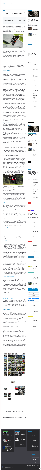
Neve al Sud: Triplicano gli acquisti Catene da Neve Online (35, 330)
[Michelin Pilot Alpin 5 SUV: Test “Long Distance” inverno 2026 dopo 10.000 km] (30, 30)
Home (2, 467)
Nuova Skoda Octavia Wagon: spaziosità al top (8, 418)
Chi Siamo (5, 467)
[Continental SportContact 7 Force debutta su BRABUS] (30, 95)
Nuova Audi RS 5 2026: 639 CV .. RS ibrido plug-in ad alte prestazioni (35, 235)
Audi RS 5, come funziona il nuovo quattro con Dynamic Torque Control (35, 191)
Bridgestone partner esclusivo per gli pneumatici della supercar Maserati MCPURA (35, 110)
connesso (6, 424)
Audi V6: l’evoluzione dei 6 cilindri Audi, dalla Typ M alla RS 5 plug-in (35, 186)
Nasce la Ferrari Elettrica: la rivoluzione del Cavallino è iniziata (35, 240)
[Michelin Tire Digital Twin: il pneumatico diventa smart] (30, 84)
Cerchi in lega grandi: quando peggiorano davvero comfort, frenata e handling (35, 248)
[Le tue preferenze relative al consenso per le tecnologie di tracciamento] (39, 468)
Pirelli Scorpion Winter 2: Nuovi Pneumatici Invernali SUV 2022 (35, 308)
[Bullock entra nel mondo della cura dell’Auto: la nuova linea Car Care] (30, 264)
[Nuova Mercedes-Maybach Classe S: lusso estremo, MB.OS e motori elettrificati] (30, 196)
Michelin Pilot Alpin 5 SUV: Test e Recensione (35, 156)
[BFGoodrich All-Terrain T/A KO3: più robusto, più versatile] (30, 69)
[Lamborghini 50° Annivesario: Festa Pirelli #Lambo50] (17, 440)
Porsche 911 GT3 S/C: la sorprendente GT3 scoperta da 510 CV (35, 230)
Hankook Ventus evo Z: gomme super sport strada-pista (35, 105)
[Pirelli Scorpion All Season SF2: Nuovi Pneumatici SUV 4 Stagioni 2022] (30, 313)
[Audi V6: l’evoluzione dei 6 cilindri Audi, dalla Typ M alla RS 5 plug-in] (30, 187)
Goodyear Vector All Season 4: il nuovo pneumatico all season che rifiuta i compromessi (35, 89)
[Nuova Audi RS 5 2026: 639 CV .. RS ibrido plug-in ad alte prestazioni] (30, 235)
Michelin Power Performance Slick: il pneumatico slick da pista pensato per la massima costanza (9, 448)
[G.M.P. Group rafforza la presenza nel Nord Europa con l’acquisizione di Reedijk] (30, 254)
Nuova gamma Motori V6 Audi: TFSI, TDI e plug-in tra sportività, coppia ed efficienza (35, 201)
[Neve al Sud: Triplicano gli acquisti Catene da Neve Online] (30, 331)
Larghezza (33, 294)
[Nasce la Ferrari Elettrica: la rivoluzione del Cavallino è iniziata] (30, 240)
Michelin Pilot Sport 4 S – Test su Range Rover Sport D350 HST (33, 20)
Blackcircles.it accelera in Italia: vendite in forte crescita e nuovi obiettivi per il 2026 (35, 99)
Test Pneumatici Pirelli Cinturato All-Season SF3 (35, 160)
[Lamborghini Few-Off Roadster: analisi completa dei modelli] (30, 226)
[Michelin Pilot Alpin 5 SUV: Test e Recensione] (30, 157)
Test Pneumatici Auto (30, 136)
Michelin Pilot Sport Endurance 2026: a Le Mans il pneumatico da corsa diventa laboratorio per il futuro (33, 59)
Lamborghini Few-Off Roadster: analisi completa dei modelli (35, 225)
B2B (12, 467)
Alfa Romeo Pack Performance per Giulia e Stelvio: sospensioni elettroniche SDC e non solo (33, 177)
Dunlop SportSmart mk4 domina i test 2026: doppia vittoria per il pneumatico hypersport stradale (10, 434)
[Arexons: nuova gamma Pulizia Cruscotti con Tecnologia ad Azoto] (30, 270)
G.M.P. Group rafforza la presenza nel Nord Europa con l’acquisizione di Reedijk (35, 254)
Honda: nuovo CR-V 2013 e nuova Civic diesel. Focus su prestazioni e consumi (20, 418)
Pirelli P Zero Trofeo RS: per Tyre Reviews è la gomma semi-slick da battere (35, 280)
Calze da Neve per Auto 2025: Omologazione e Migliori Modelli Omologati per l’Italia (35, 324)
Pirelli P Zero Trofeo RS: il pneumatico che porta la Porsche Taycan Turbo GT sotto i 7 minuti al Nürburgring (35, 74)
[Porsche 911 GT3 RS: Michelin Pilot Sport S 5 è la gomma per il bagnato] (33, 210)
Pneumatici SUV (34, 136)
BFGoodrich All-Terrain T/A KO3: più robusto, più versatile (35, 68)
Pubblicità (9, 467)
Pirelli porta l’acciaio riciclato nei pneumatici (35, 79)
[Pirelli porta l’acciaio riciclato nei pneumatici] (30, 80)
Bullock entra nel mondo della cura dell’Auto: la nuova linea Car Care (35, 264)
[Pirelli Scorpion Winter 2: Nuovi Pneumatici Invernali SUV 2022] (30, 307)
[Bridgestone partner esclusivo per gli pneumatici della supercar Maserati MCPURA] (30, 111)
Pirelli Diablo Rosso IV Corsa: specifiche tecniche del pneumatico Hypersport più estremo (10, 441)
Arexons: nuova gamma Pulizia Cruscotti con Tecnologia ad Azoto (35, 270)
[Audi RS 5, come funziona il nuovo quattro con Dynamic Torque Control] (30, 191)
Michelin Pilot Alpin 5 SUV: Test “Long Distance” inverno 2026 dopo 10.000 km (35, 29)
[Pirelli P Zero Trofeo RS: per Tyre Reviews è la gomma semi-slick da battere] (30, 280)
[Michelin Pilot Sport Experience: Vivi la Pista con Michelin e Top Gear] (17, 445)
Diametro (33, 298)
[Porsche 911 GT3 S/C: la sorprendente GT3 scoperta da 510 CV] (30, 230)
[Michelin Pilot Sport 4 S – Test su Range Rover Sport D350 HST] (33, 14)
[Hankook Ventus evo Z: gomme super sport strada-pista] (30, 105)
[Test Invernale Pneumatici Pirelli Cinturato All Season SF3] (30, 35)
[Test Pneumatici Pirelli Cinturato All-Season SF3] (30, 162)
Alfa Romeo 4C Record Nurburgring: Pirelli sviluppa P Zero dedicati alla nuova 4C (22, 434)
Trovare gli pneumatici (33, 301)
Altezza (33, 296)
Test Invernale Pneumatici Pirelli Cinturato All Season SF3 (35, 34)
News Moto (4, 10)
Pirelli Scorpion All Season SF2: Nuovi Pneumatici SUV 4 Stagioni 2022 (35, 313)
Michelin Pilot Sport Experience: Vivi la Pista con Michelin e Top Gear (22, 444)
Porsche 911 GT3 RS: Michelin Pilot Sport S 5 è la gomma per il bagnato (32, 216)
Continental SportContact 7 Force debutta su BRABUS (35, 94)
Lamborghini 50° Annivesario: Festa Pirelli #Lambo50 (22, 439)
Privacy (14, 467)
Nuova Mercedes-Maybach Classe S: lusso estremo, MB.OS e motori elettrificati (35, 195)
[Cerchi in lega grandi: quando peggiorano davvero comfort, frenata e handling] (30, 248)
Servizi (10, 467)
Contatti (7, 467)
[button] (5, 6)
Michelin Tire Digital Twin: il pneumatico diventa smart (11, 0)
